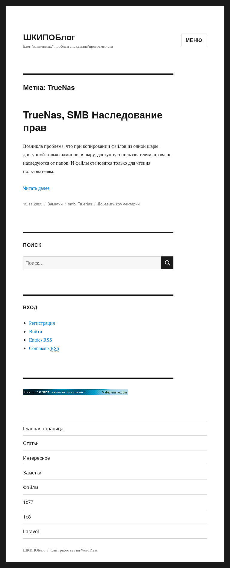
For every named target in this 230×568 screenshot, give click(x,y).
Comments (44, 348)
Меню (194, 40)
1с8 (27, 516)
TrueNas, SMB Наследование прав (92, 120)
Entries (40, 339)
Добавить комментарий (119, 204)
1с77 (28, 501)
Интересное (36, 457)
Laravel (31, 531)
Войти (35, 331)
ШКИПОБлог (49, 37)
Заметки (55, 204)
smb (71, 204)
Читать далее (36, 188)
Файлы (30, 487)
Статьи (31, 443)
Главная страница (43, 428)
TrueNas (85, 204)
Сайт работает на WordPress (74, 550)
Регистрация (42, 323)
